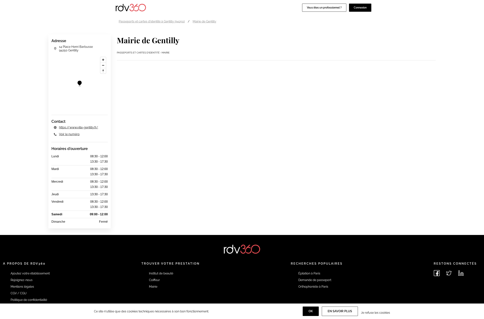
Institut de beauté (161, 273)
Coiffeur (154, 280)
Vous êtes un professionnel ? (324, 7)
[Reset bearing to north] (103, 70)
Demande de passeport (314, 280)
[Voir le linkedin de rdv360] (461, 273)
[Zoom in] (103, 60)
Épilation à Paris (309, 273)
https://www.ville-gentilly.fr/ (78, 127)
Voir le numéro (69, 134)
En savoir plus (340, 311)
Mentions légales (22, 286)
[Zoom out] (103, 65)
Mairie (153, 286)
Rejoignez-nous (22, 280)
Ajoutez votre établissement (30, 273)
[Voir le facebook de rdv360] (437, 273)
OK (311, 311)
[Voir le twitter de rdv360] (449, 273)
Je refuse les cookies (375, 312)
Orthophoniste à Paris (313, 286)
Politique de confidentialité (29, 300)
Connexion (360, 7)
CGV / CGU (18, 293)
